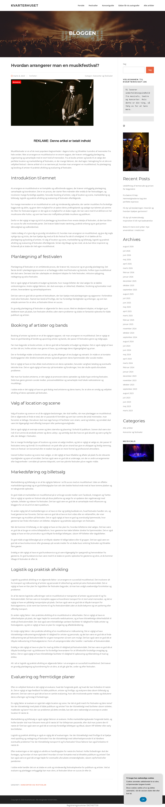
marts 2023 (128, 410)
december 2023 (129, 376)
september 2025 (130, 289)
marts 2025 (128, 315)
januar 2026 (128, 277)
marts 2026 (128, 268)
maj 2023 (127, 406)
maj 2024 (127, 354)
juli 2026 (126, 251)
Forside (81, 5)
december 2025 (129, 281)
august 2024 (128, 341)
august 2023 (128, 393)
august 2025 (128, 294)
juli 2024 (126, 346)
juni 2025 (127, 302)
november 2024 (129, 328)
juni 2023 (127, 402)
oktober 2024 (128, 333)
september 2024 (130, 337)
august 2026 (128, 246)
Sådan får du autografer (128, 5)
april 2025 (127, 311)
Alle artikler (149, 5)
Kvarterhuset (24, 5)
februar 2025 (128, 320)
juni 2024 (127, 350)
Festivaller (93, 5)
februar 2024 (128, 367)
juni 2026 (127, 255)
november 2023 (129, 380)
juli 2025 (126, 298)
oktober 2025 (128, 285)
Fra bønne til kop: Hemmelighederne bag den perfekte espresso (135, 198)
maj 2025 (127, 307)
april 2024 (127, 358)
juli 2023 (126, 397)
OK (143, 799)
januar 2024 (128, 372)
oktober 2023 (128, 384)
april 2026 (127, 264)
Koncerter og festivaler (103, 76)
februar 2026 (128, 272)
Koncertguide (108, 5)
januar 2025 (128, 324)
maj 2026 (127, 259)
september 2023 (130, 389)
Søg (124, 64)
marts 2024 (128, 363)
